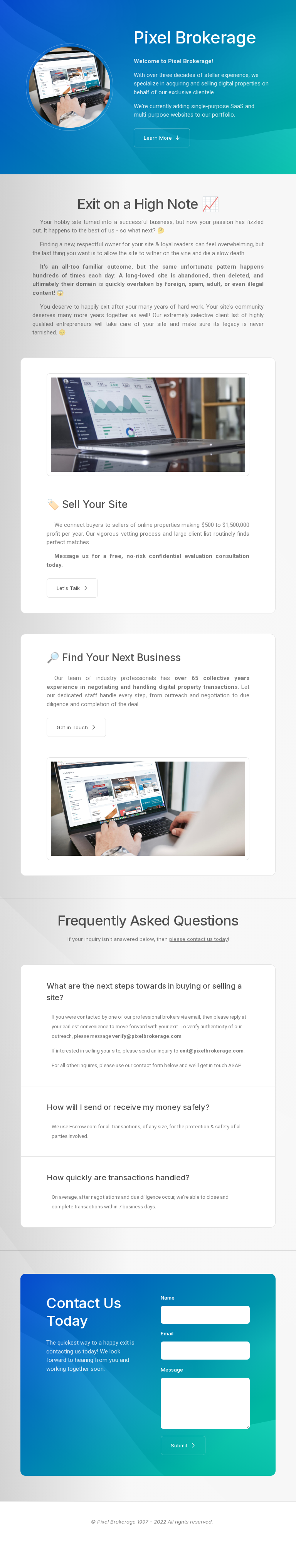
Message (172, 1370)
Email (167, 1333)
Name (168, 1298)
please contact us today (198, 939)
